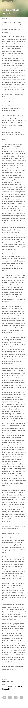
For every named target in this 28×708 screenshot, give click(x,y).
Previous (4, 679)
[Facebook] (4, 697)
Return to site (8, 1)
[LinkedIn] (16, 697)
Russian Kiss (7, 682)
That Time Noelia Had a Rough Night (12, 688)
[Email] (21, 697)
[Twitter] (10, 697)
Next (3, 684)
